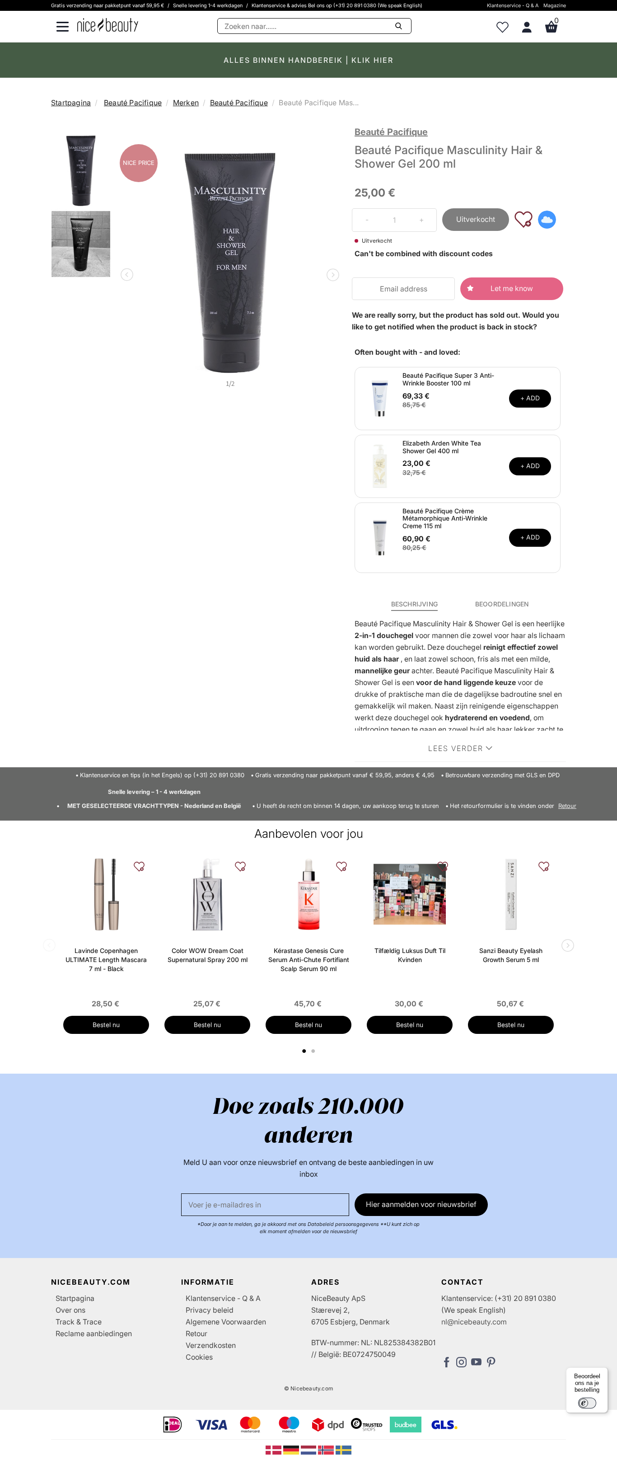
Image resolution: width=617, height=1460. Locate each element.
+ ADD (530, 398)
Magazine (554, 5)
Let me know (512, 288)
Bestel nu (106, 1024)
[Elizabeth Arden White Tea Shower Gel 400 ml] (380, 465)
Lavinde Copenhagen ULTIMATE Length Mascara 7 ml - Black (106, 959)
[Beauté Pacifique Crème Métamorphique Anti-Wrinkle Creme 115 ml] (380, 536)
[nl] (309, 1449)
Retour (567, 806)
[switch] (587, 1403)
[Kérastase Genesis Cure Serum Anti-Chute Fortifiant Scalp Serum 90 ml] (308, 894)
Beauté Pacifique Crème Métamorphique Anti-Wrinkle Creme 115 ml (444, 518)
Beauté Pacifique (133, 102)
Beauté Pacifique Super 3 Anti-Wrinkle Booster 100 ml (448, 379)
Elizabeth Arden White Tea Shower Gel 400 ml (441, 447)
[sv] (343, 1449)
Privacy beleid (210, 1309)
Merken (186, 102)
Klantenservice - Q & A (513, 5)
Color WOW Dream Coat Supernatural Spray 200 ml (208, 955)
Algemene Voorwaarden (226, 1321)
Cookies (199, 1356)
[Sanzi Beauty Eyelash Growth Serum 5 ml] (511, 894)
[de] (292, 1449)
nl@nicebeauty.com (474, 1321)
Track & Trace (79, 1321)
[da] (274, 1449)
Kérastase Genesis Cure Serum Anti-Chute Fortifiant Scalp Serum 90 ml (308, 959)
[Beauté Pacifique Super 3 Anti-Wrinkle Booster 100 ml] (380, 397)
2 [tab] (314, 1051)
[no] (327, 1449)
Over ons (70, 1309)
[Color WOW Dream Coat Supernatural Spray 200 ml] (207, 894)
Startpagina (71, 102)
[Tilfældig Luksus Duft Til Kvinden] (410, 894)
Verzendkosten (211, 1345)
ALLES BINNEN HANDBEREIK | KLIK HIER (308, 60)
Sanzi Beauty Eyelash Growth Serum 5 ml (510, 955)
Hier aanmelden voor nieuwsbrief (421, 1204)
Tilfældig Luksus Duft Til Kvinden (409, 955)
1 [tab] (304, 1051)
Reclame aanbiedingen (94, 1333)
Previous (129, 275)
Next (331, 275)
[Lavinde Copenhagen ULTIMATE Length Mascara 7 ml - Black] (106, 894)
